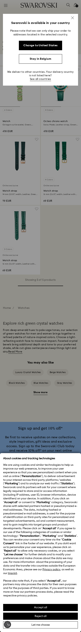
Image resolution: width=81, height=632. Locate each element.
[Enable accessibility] (7, 624)
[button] (72, 17)
